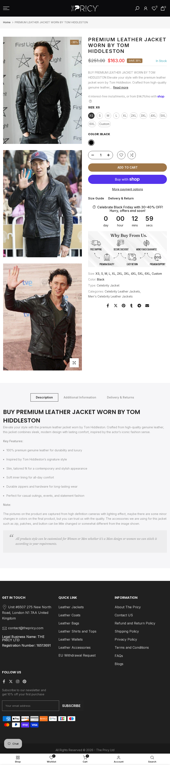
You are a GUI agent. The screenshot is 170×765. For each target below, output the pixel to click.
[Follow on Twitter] (11, 681)
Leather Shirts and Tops (77, 631)
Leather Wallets (70, 639)
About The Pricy (128, 607)
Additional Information (80, 397)
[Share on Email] (147, 305)
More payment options (127, 189)
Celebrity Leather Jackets (122, 291)
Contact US (124, 615)
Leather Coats (69, 615)
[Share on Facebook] (108, 305)
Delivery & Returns (120, 397)
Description (44, 397)
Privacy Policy (126, 639)
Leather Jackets (71, 607)
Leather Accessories (74, 647)
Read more (120, 87)
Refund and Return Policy (135, 623)
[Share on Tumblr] (131, 305)
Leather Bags (68, 623)
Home (7, 22)
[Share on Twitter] (116, 305)
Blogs (119, 664)
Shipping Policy (127, 631)
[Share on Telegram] (139, 305)
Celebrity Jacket (108, 285)
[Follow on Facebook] (4, 681)
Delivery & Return (121, 198)
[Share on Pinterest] (123, 305)
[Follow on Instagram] (17, 681)
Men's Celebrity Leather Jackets (110, 296)
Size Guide (96, 198)
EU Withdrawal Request (77, 655)
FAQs (119, 656)
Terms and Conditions (132, 647)
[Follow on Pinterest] (24, 681)
